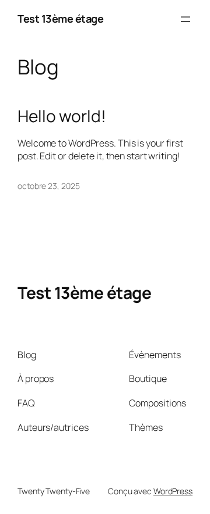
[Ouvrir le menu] (185, 19)
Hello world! (62, 116)
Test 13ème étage (60, 19)
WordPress (172, 491)
